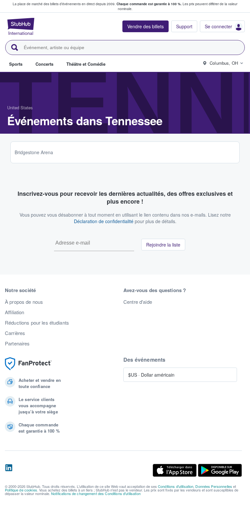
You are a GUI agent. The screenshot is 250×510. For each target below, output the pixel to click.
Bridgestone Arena (34, 152)
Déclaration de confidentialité (103, 221)
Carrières (15, 333)
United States (20, 107)
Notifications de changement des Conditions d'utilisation (96, 493)
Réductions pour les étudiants (37, 322)
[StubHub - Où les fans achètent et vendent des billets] (20, 26)
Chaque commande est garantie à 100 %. (149, 4)
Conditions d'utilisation (175, 486)
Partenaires (17, 343)
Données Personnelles (213, 486)
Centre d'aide (137, 301)
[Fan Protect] (28, 363)
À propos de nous (24, 301)
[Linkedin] (9, 470)
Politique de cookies (21, 489)
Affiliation (14, 312)
